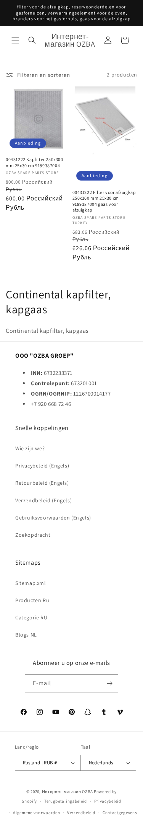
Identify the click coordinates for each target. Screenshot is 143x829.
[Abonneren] (109, 683)
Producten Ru (32, 600)
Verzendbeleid (81, 812)
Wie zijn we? (30, 448)
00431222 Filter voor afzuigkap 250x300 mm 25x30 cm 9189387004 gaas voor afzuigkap (104, 201)
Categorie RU (31, 617)
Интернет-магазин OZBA (67, 791)
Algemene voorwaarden (36, 812)
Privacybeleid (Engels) (42, 465)
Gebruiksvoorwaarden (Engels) (53, 517)
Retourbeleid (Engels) (42, 482)
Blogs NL (26, 634)
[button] (15, 40)
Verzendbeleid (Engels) (43, 500)
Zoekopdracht (32, 534)
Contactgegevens (120, 812)
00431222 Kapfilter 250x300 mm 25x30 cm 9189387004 (34, 162)
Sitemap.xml (30, 583)
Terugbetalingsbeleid (65, 801)
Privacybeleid (107, 801)
